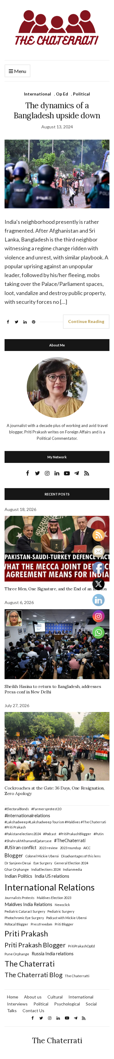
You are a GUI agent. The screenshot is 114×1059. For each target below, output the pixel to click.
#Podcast (49, 834)
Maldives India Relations (28, 904)
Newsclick (62, 905)
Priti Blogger (64, 924)
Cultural (55, 996)
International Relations (50, 887)
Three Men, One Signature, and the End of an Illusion (56, 589)
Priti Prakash (26, 933)
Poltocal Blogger (16, 924)
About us (33, 996)
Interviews (17, 1003)
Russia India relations (53, 953)
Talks (12, 1010)
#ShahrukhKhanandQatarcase (28, 841)
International (37, 93)
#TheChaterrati (69, 840)
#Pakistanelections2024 (23, 834)
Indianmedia (72, 869)
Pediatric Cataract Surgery (25, 911)
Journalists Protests (19, 898)
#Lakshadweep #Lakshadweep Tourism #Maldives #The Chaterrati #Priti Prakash (55, 824)
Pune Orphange (17, 954)
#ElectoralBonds (17, 809)
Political (81, 93)
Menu (19, 71)
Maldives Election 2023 (54, 898)
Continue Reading (86, 321)
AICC (87, 848)
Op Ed (62, 93)
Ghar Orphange (17, 869)
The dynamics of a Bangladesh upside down (57, 110)
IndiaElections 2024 (45, 869)
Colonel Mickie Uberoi (42, 856)
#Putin (99, 834)
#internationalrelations (27, 815)
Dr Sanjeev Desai (18, 863)
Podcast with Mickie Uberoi (66, 918)
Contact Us (33, 1010)
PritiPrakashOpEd (81, 946)
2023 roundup (70, 848)
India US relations (52, 876)
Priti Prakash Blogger (35, 945)
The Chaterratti (77, 976)
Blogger (14, 855)
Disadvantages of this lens (81, 856)
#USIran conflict (20, 847)
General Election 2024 (71, 863)
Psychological (67, 1003)
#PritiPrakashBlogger (75, 834)
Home (12, 996)
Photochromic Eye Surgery (24, 918)
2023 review (48, 848)
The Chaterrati (30, 963)
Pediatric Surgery (60, 911)
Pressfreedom (41, 924)
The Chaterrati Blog (33, 975)
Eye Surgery (42, 863)
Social (91, 1003)
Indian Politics (18, 876)
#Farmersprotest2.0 (46, 809)
